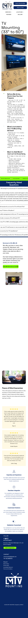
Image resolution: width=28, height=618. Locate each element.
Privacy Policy (6, 565)
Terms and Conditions (7, 568)
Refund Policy (6, 563)
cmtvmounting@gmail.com (10, 556)
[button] (20, 3)
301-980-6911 (9, 558)
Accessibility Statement (8, 567)
